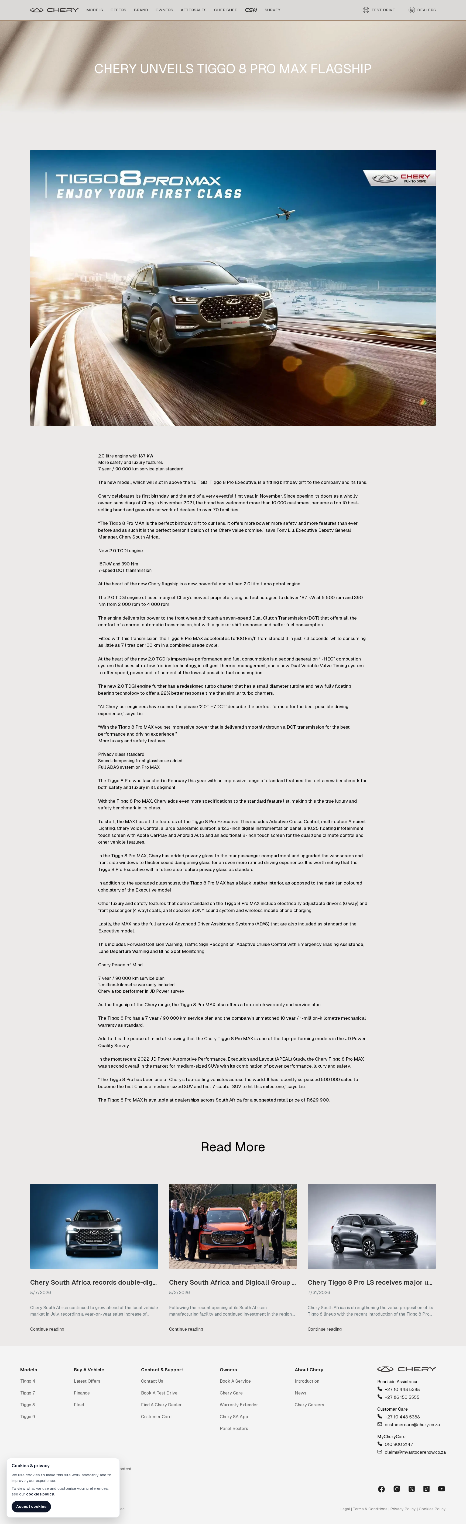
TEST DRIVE (383, 10)
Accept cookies (31, 1506)
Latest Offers (87, 1381)
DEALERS (426, 10)
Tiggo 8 (27, 1404)
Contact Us (152, 1381)
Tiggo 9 (27, 1416)
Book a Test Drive (159, 1393)
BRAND (141, 10)
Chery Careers (309, 1404)
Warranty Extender (239, 1404)
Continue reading (47, 1329)
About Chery (309, 1369)
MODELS (94, 10)
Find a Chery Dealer (161, 1404)
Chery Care (231, 1393)
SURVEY (272, 10)
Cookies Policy (432, 1509)
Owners (228, 1369)
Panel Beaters (234, 1428)
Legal (345, 1509)
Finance (82, 1393)
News (300, 1393)
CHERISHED (226, 10)
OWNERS (164, 10)
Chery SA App (234, 1416)
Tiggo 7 (27, 1393)
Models (28, 1369)
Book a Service (235, 1381)
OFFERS (118, 10)
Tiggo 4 (27, 1381)
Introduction (307, 1381)
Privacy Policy (403, 1509)
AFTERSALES (194, 10)
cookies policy (40, 1494)
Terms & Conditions (370, 1509)
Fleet (79, 1404)
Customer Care (156, 1416)
